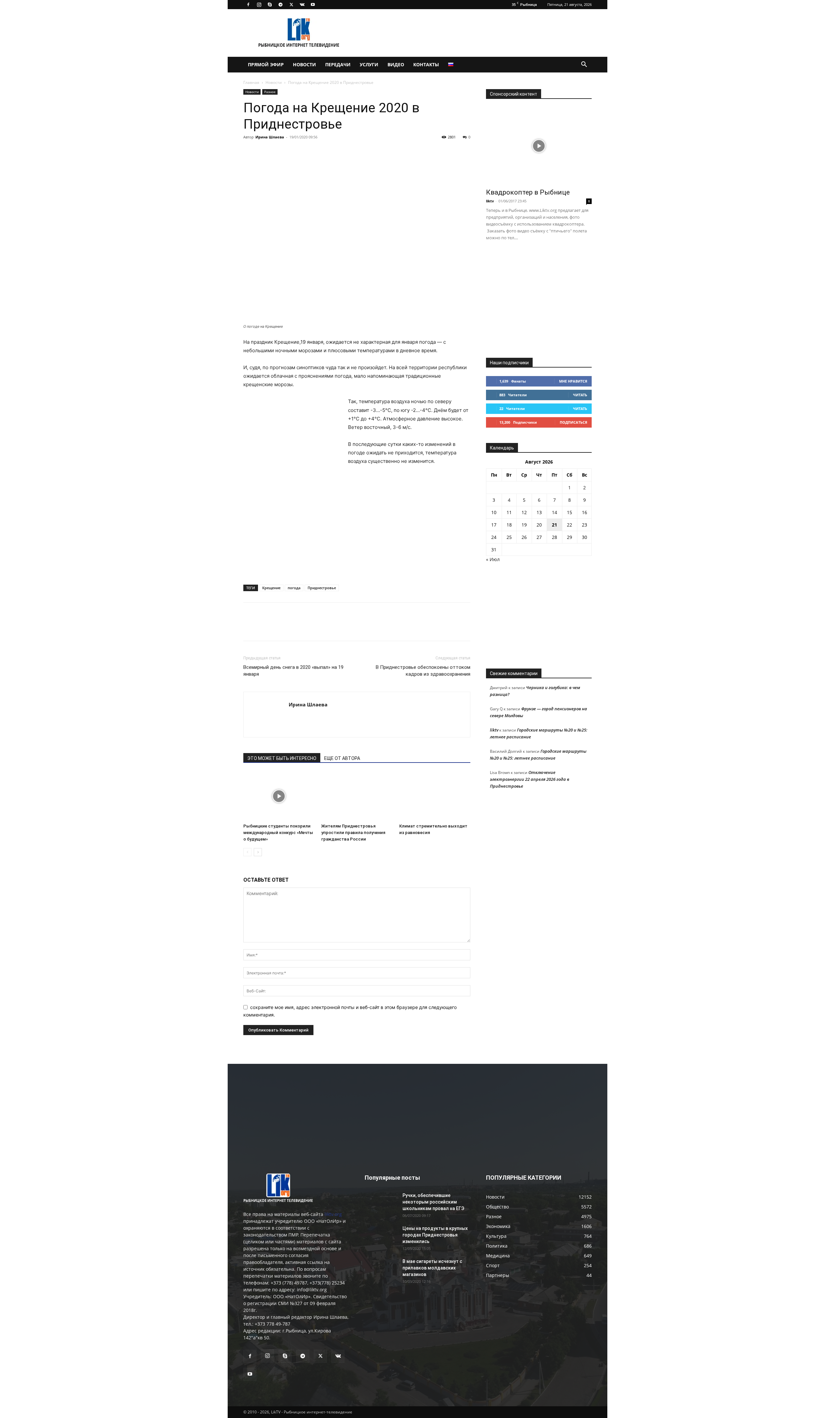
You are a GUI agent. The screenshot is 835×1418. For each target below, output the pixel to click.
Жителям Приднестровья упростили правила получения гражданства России (353, 833)
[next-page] (258, 852)
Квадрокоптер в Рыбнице (528, 192)
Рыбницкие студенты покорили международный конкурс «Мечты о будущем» (278, 833)
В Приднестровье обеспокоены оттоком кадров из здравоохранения (423, 670)
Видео (395, 64)
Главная (251, 82)
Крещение (271, 587)
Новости (304, 64)
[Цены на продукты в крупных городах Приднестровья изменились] (381, 1236)
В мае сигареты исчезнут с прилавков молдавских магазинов (432, 1268)
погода (294, 587)
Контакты (426, 64)
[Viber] (309, 151)
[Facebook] (248, 4)
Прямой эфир (266, 64)
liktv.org (333, 1214)
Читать (580, 394)
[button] (584, 65)
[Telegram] (280, 4)
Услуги (369, 64)
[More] (340, 151)
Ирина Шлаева (269, 136)
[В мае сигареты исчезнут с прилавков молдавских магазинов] (381, 1269)
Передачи (338, 64)
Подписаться (573, 422)
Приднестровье (322, 587)
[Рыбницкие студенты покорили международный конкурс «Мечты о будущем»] (278, 796)
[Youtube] (313, 4)
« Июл (493, 559)
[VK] (264, 151)
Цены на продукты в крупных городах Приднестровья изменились (435, 1235)
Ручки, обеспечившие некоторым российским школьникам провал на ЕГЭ (433, 1202)
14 (554, 512)
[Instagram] (259, 4)
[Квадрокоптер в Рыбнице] (539, 145)
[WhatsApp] (324, 151)
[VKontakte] (302, 4)
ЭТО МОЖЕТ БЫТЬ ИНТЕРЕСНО (281, 758)
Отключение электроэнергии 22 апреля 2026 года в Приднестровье (529, 779)
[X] (291, 4)
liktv (490, 200)
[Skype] (270, 4)
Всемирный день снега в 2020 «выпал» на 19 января (293, 670)
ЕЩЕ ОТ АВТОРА (342, 758)
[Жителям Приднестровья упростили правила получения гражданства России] (356, 796)
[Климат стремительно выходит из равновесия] (434, 796)
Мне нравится (573, 381)
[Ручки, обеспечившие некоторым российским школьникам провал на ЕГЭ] (381, 1203)
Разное (270, 91)
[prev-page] (247, 852)
